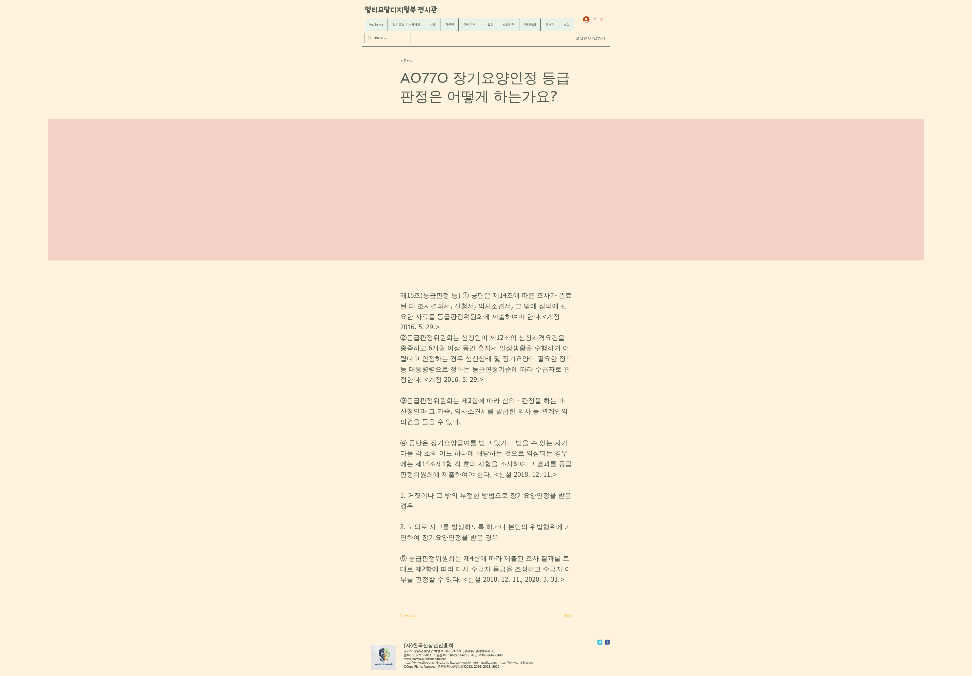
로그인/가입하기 (590, 39)
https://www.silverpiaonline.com (426, 662)
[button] (417, 61)
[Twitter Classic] (599, 642)
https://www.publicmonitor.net (425, 659)
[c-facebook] (607, 642)
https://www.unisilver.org (516, 662)
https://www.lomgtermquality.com (473, 662)
